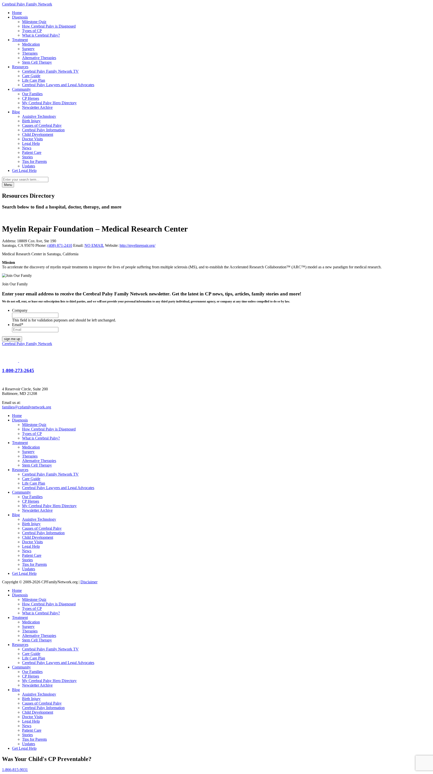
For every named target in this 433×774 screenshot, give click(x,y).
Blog (16, 112)
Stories (27, 157)
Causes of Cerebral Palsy (42, 125)
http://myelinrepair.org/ (137, 245)
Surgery (28, 49)
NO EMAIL (94, 245)
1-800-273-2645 (18, 370)
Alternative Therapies (39, 58)
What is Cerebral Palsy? (41, 35)
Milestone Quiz (34, 22)
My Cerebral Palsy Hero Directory (49, 103)
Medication (31, 44)
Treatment (20, 40)
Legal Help (31, 143)
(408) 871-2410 (59, 245)
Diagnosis (20, 17)
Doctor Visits (32, 139)
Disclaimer (88, 582)
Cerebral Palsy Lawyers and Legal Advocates (58, 85)
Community (21, 89)
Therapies (30, 53)
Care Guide (31, 76)
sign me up (12, 339)
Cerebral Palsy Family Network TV (50, 71)
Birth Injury (31, 121)
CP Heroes (30, 98)
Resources (20, 67)
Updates (28, 166)
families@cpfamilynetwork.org (26, 407)
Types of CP (32, 31)
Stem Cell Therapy (37, 62)
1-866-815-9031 (15, 769)
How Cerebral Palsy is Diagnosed (49, 26)
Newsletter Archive (37, 107)
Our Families (32, 94)
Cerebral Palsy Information (43, 130)
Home (17, 13)
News (26, 148)
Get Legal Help (24, 170)
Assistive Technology (39, 116)
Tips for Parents (34, 161)
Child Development (37, 134)
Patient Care (31, 152)
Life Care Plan (33, 80)
